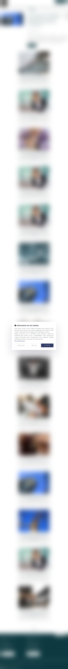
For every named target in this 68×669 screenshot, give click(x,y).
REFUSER (34, 345)
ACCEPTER (47, 345)
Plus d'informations (20, 341)
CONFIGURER (21, 345)
